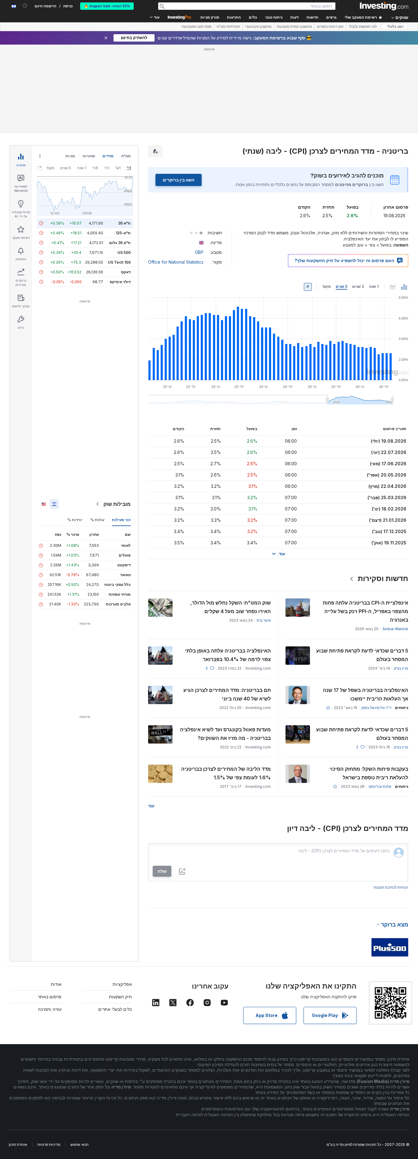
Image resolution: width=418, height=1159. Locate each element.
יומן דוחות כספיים (330, 26)
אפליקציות (122, 984)
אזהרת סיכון (18, 1144)
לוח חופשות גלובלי (363, 26)
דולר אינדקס (120, 282)
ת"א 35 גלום (120, 242)
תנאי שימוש (79, 1144)
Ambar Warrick (395, 629)
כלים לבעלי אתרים (115, 1009)
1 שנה (374, 286)
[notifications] (24, 6)
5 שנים (341, 286)
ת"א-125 (123, 233)
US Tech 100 (119, 262)
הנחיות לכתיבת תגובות (391, 887)
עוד (151, 805)
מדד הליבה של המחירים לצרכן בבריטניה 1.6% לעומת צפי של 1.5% (226, 773)
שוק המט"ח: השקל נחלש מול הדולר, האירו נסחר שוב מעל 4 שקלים (230, 607)
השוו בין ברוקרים (178, 179)
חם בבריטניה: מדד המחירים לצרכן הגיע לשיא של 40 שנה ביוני (227, 694)
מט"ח (126, 156)
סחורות (89, 156)
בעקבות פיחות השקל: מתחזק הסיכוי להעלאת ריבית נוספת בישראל (369, 773)
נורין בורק (401, 668)
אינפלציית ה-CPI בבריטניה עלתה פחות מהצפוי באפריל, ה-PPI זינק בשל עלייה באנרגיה (365, 611)
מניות (70, 156)
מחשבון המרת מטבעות (294, 26)
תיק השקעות (120, 996)
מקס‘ (326, 286)
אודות (56, 984)
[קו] (393, 287)
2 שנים (358, 286)
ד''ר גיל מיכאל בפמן (376, 707)
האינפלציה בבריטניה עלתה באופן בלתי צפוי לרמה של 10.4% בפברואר (228, 655)
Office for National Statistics (175, 262)
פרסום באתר (50, 996)
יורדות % (75, 519)
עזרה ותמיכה (50, 1009)
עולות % (97, 519)
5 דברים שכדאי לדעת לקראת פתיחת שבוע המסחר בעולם (362, 655)
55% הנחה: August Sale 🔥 (107, 6)
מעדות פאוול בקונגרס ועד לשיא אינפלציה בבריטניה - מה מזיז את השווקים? (225, 733)
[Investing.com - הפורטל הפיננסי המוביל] (384, 6)
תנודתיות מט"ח (228, 26)
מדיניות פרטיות (48, 1144)
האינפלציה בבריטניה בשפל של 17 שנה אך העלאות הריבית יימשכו (365, 694)
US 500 (124, 252)
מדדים (108, 156)
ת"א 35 (124, 223)
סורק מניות (209, 17)
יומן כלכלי (395, 26)
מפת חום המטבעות (196, 26)
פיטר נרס (264, 620)
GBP (199, 252)
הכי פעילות (121, 519)
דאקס (126, 272)
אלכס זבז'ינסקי (379, 786)
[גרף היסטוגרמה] (404, 287)
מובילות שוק (117, 504)
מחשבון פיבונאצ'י (258, 26)
